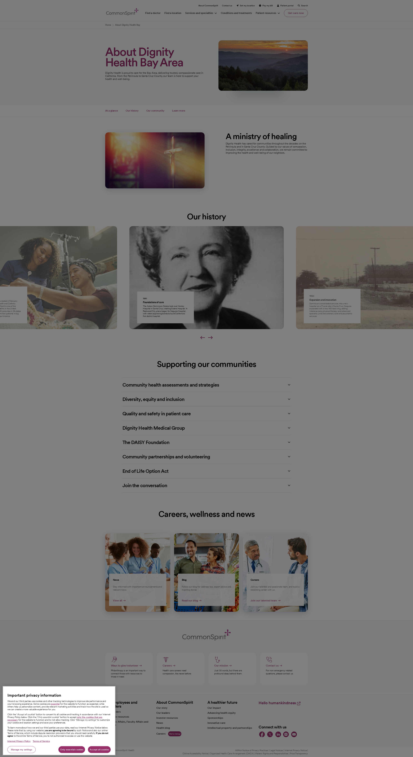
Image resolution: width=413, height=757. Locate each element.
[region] (59, 720)
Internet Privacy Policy (18, 741)
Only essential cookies (71, 749)
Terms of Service (41, 741)
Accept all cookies (99, 749)
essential (55, 704)
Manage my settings (21, 749)
